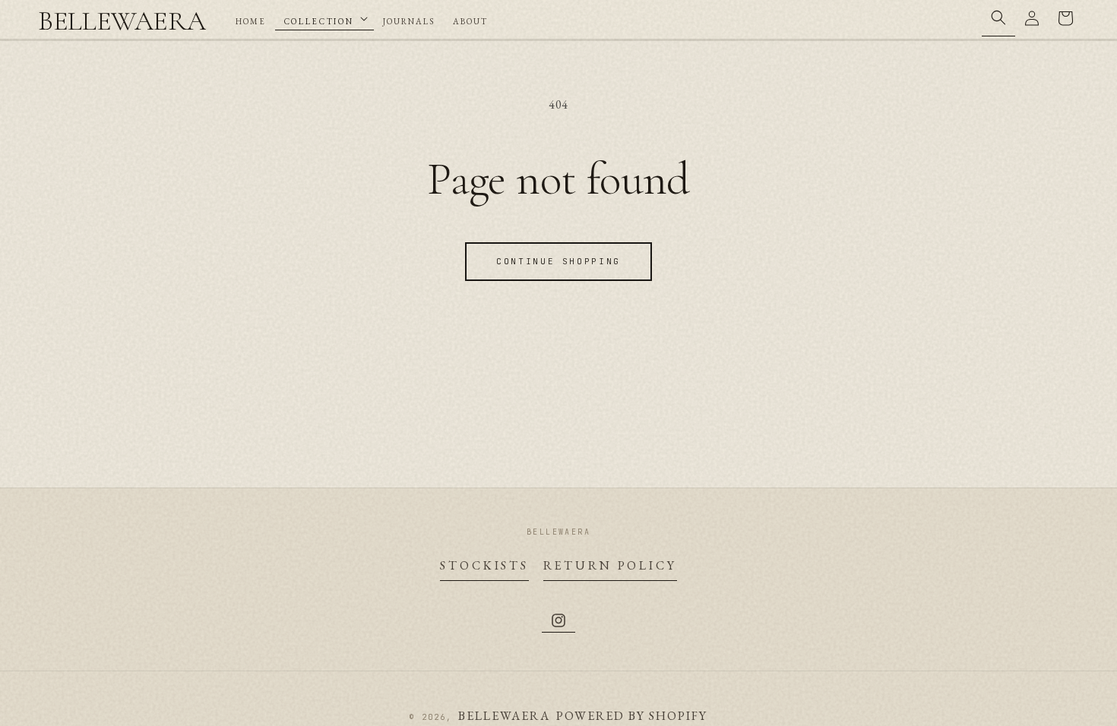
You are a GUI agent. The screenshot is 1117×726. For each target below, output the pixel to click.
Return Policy (610, 565)
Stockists (484, 565)
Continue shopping (558, 261)
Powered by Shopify (631, 716)
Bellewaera (504, 716)
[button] (324, 18)
